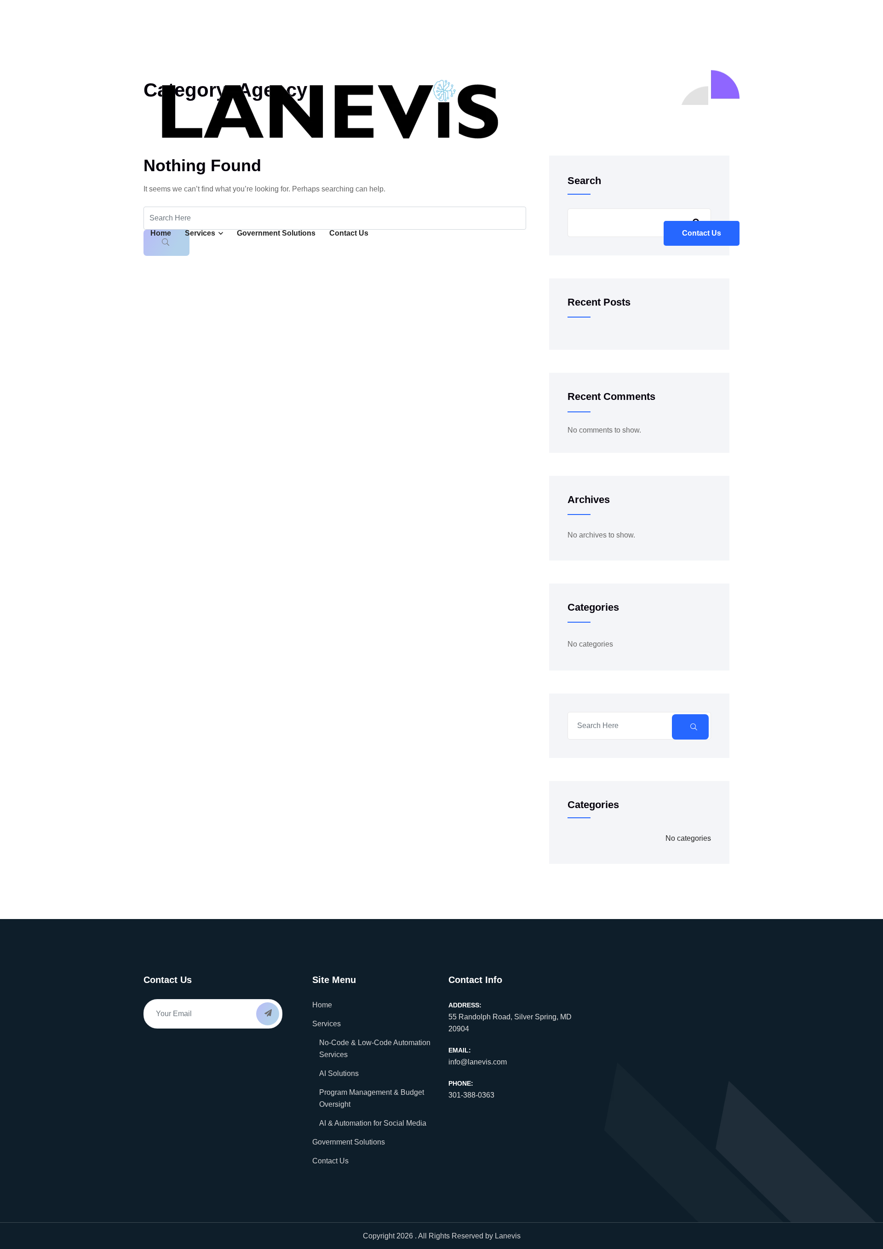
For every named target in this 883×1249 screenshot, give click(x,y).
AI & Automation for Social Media (372, 1123)
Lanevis (508, 1236)
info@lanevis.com (477, 1062)
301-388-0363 (471, 1095)
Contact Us (348, 233)
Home (160, 233)
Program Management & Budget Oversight (371, 1098)
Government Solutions (276, 233)
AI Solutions (339, 1073)
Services (200, 233)
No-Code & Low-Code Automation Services (374, 1048)
